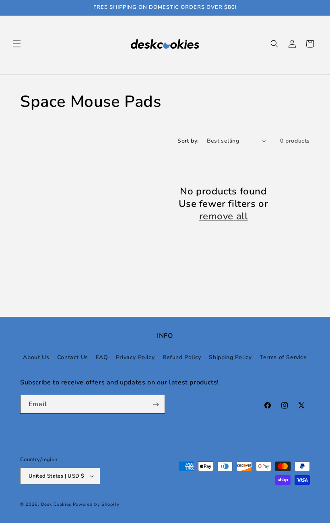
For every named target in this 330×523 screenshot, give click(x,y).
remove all (223, 216)
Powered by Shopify (96, 504)
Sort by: (187, 141)
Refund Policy (182, 357)
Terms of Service (283, 357)
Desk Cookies (56, 504)
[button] (17, 44)
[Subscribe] (156, 404)
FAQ (102, 357)
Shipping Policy (230, 357)
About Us (36, 357)
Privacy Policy (135, 357)
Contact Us (72, 357)
